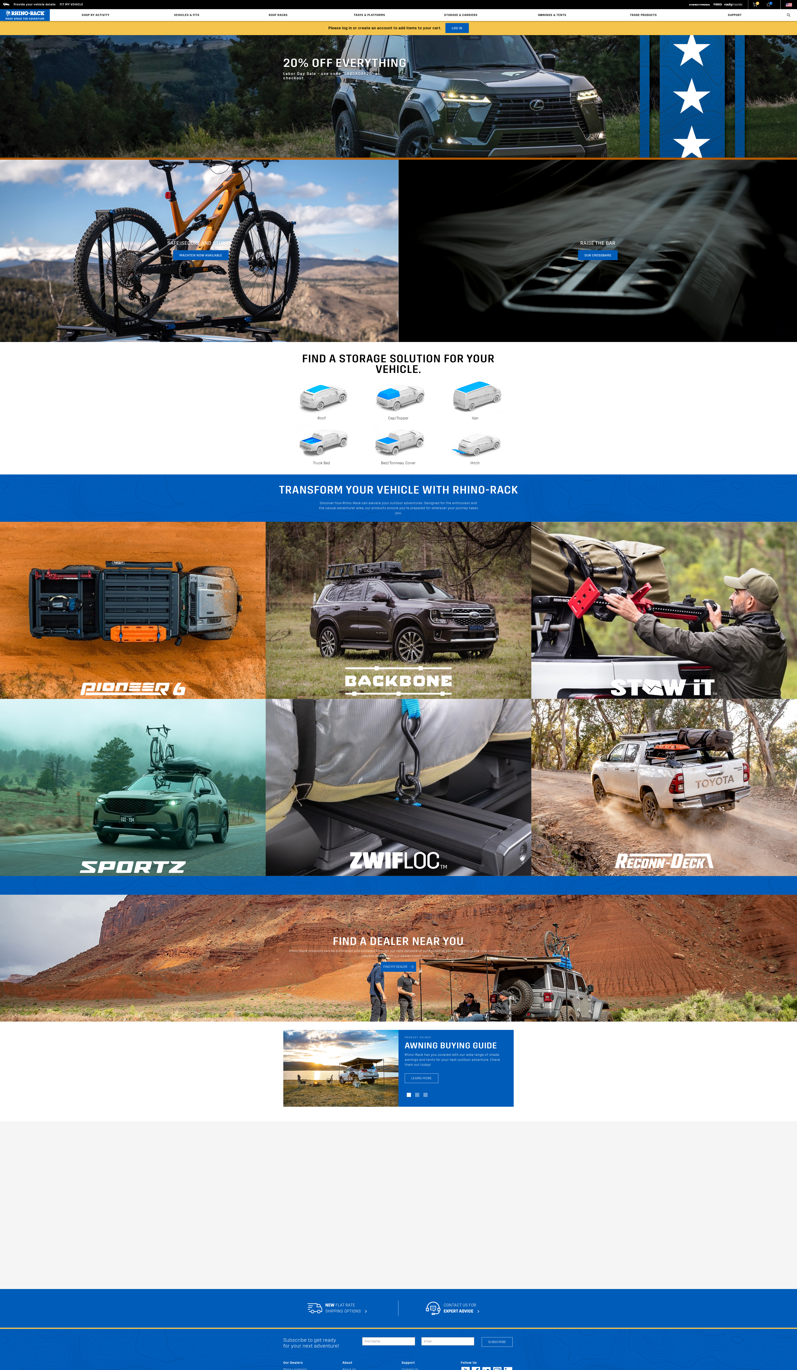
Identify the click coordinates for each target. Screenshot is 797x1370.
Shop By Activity (95, 15)
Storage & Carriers (461, 15)
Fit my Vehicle (71, 4)
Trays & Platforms (369, 15)
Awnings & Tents (552, 15)
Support (735, 15)
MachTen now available (201, 255)
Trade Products (643, 15)
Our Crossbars (597, 255)
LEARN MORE (421, 1073)
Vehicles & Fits (186, 15)
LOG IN (457, 28)
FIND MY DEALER (396, 967)
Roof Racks (278, 15)
